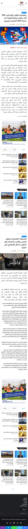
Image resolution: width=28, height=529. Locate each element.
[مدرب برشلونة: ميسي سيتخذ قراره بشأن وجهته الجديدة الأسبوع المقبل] (22, 162)
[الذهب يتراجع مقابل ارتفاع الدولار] (22, 175)
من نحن (25, 501)
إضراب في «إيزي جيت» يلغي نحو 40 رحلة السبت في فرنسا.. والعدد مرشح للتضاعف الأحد (7, 203)
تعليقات (5, 149)
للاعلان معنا (24, 504)
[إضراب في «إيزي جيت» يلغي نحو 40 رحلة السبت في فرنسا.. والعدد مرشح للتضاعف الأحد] (7, 195)
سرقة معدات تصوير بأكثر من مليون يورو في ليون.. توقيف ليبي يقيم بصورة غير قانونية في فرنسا (7, 221)
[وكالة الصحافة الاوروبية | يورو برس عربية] (21, 3)
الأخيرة (14, 149)
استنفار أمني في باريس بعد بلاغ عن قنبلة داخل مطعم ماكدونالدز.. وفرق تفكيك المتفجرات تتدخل (21, 221)
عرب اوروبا (19, 9)
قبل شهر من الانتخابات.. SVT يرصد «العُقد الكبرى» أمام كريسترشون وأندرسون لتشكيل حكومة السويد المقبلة (21, 204)
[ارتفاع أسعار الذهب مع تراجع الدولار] (22, 169)
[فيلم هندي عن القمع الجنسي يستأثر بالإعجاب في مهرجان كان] (22, 156)
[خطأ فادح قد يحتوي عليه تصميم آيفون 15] (22, 182)
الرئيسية (24, 9)
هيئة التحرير (24, 499)
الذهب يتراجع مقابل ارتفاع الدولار (10, 174)
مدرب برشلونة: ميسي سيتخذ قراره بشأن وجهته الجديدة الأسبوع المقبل (10, 161)
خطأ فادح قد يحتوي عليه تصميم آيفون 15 (10, 181)
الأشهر (23, 149)
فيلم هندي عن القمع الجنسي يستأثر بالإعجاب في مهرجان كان (10, 155)
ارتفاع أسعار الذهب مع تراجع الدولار (10, 167)
